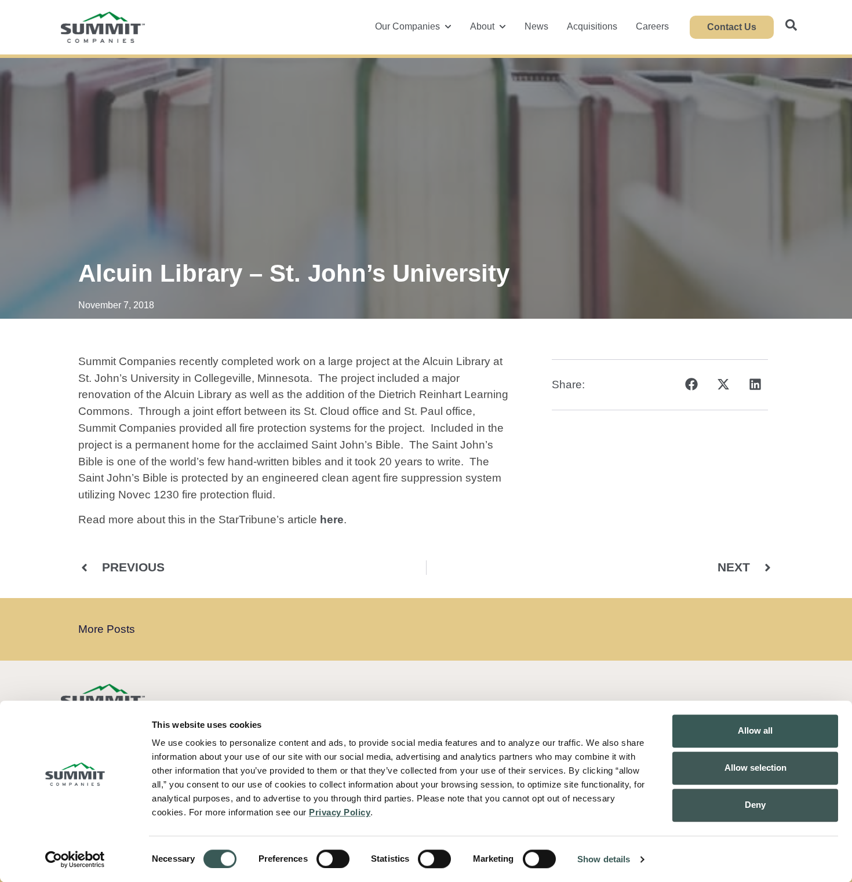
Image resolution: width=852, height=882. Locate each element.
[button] (691, 384)
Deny (755, 805)
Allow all (755, 730)
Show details (603, 859)
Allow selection (755, 767)
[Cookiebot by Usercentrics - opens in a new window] (75, 859)
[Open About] (502, 26)
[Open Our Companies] (448, 26)
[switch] (332, 859)
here (332, 519)
